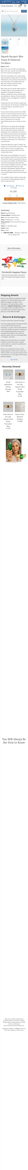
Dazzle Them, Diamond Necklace (19, 417)
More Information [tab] (14, 248)
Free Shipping (9, 186)
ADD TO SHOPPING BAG (14, 199)
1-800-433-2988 (24, 2)
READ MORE (14, 360)
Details (18, 2)
